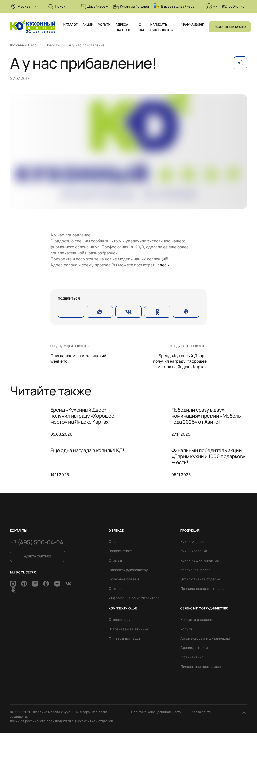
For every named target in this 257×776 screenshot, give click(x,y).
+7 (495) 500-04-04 (230, 6)
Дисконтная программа (200, 666)
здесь (163, 264)
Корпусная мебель (196, 570)
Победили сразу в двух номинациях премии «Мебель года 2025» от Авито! (206, 415)
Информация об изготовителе (134, 598)
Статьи (115, 588)
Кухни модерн (192, 541)
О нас (113, 541)
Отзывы (115, 560)
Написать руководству (128, 570)
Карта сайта (201, 712)
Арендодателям (194, 647)
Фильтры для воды (125, 638)
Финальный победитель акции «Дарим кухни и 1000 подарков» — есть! (208, 456)
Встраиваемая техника (128, 629)
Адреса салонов (37, 556)
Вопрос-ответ (120, 551)
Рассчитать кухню (230, 27)
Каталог (70, 24)
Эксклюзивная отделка (200, 579)
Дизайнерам (97, 6)
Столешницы (119, 619)
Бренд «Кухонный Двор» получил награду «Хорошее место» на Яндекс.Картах (180, 361)
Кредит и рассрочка (197, 619)
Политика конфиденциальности (156, 712)
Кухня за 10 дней (134, 6)
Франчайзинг (192, 24)
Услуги (104, 24)
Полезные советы (124, 579)
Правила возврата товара (202, 588)
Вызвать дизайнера (178, 6)
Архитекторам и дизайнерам (205, 638)
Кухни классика (193, 551)
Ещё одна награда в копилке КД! (87, 450)
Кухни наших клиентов (199, 560)
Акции (88, 24)
